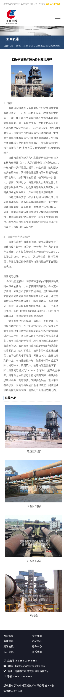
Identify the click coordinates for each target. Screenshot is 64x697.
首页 (18, 46)
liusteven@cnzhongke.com (30, 665)
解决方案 (9, 641)
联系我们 (37, 651)
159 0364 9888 (53, 4)
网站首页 (9, 635)
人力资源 (9, 651)
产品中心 (37, 641)
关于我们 (37, 635)
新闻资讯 (28, 46)
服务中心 (37, 646)
